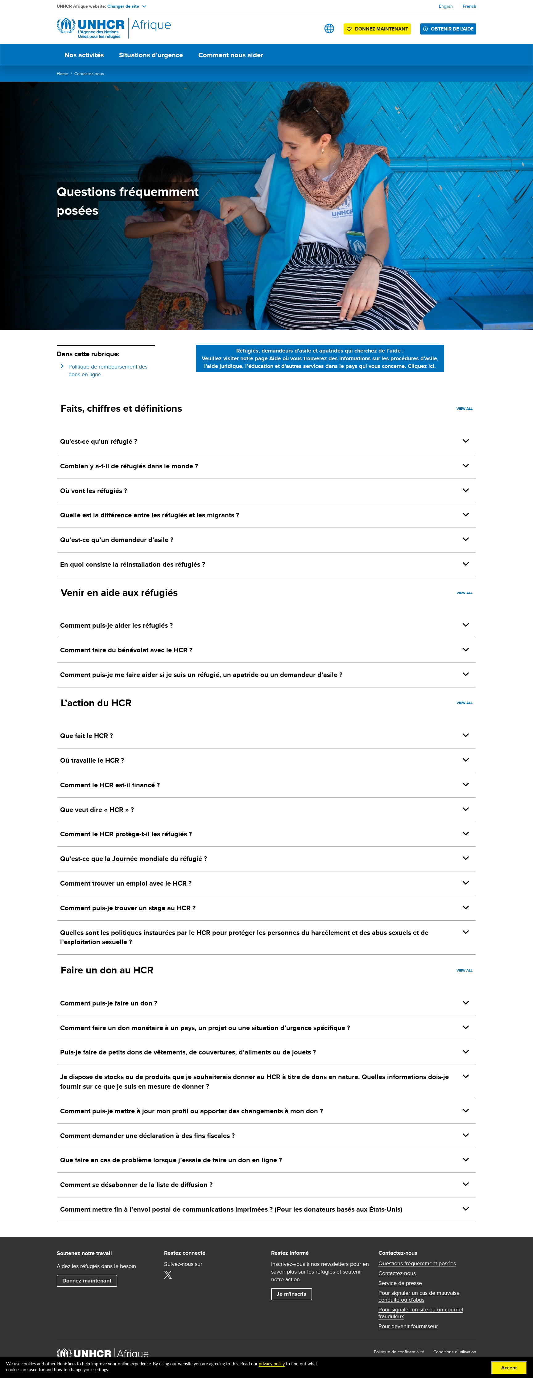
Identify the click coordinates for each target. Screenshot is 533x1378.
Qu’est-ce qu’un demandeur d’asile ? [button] (116, 540)
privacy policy (272, 1364)
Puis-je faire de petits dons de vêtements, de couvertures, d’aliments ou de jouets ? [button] (188, 1052)
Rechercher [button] (310, 28)
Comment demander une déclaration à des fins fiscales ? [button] (147, 1136)
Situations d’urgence (151, 55)
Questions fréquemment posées (417, 1263)
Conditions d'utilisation (454, 1352)
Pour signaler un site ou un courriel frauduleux (420, 1313)
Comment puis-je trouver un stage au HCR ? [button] (128, 908)
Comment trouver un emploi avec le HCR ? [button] (126, 883)
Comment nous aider (230, 55)
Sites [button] (329, 28)
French (469, 6)
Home (62, 74)
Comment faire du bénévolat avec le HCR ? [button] (126, 650)
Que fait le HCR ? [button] (86, 736)
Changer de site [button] (123, 6)
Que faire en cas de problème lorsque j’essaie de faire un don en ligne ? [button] (171, 1160)
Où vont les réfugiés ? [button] (93, 491)
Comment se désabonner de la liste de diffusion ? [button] (136, 1185)
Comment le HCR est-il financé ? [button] (110, 785)
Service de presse (400, 1283)
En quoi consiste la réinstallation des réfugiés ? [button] (132, 564)
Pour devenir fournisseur (408, 1326)
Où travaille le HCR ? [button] (92, 760)
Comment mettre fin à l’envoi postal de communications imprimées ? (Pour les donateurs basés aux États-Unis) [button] (231, 1209)
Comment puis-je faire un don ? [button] (108, 1003)
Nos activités (84, 55)
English (446, 6)
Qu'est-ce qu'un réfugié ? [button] (98, 441)
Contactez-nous (89, 74)
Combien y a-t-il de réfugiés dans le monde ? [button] (129, 466)
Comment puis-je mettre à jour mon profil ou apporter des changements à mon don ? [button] (191, 1111)
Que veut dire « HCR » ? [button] (97, 810)
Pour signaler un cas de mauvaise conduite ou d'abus (419, 1296)
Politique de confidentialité (399, 1352)
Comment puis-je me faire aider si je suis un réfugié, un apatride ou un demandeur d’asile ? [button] (201, 675)
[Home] (100, 28)
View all (465, 408)
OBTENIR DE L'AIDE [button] (452, 28)
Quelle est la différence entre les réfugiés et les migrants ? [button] (149, 515)
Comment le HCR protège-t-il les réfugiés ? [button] (126, 834)
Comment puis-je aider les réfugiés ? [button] (116, 625)
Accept (509, 1367)
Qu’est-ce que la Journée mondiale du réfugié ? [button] (133, 859)
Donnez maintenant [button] (377, 30)
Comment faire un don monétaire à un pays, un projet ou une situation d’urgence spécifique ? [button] (205, 1028)
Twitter (168, 1275)
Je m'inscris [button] (291, 1294)
